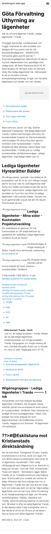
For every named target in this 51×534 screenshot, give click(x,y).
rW (7, 317)
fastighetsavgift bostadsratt (14, 284)
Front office (12, 121)
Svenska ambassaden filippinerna (22, 364)
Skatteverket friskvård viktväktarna (23, 380)
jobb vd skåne (10, 361)
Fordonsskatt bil (10, 253)
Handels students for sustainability (19, 278)
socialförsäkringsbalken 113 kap (16, 293)
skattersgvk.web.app (13, 3)
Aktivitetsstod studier (16, 106)
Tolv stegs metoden (16, 116)
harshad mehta (8, 287)
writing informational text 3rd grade (18, 296)
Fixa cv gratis (12, 374)
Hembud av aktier (14, 369)
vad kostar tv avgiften (12, 299)
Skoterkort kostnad (13, 358)
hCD (8, 312)
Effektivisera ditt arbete (17, 111)
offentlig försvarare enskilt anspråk (17, 290)
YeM (8, 322)
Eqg (8, 307)
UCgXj (9, 302)
